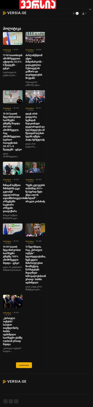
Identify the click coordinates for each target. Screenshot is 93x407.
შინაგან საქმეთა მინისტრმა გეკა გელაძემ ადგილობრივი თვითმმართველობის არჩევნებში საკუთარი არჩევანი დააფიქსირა (14, 198)
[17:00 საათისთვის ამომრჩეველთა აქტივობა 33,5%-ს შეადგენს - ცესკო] (13, 39)
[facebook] (5, 401)
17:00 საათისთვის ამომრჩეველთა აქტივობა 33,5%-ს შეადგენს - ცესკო (12, 62)
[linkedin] (16, 401)
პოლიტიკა (7, 50)
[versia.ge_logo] (28, 4)
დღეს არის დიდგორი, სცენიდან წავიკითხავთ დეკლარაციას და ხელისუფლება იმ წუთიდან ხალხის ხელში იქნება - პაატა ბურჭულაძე (35, 126)
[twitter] (11, 401)
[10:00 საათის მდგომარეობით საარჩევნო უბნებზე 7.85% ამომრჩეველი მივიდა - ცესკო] (13, 230)
